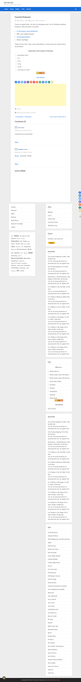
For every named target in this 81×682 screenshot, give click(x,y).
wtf (17, 270)
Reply (16, 142)
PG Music (51, 639)
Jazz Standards (52, 596)
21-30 (19, 67)
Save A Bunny (52, 653)
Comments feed (53, 222)
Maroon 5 (13, 249)
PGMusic (26, 253)
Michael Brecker (22, 249)
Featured (13, 210)
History (13, 243)
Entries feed (51, 219)
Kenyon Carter (52, 616)
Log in (50, 215)
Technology (15, 268)
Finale (25, 241)
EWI (21, 241)
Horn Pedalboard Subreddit (56, 589)
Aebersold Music (53, 536)
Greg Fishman (52, 582)
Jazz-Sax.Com (8, 2)
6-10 (19, 61)
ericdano (32, 20)
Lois (19, 127)
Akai (12, 236)
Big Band (13, 238)
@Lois (17, 156)
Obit (12, 253)
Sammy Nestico (52, 649)
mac (22, 246)
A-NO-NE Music (53, 532)
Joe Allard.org (52, 613)
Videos (13, 227)
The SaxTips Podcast (23, 37)
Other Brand (53, 398)
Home (12, 9)
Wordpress (13, 270)
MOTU (50, 633)
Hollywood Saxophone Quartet (57, 586)
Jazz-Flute (51, 602)
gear (28, 241)
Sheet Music (15, 220)
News (12, 213)
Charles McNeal (53, 559)
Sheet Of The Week (17, 224)
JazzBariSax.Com (53, 609)
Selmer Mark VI (54, 371)
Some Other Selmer (55, 381)
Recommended (17, 258)
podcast (33, 112)
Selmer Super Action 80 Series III (60, 378)
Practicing (14, 255)
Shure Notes (51, 663)
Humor (18, 244)
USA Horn (51, 673)
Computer (23, 238)
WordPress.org (52, 225)
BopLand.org (52, 546)
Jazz (13, 246)
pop (30, 252)
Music (29, 112)
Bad (21, 236)
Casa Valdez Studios (54, 556)
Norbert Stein (52, 636)
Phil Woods (51, 643)
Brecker (18, 238)
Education (15, 241)
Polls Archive (52, 408)
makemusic (27, 246)
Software (13, 265)
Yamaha (52, 388)
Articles (28, 9)
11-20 (19, 64)
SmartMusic (24, 263)
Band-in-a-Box (26, 236)
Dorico (50, 566)
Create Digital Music (54, 562)
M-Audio (50, 619)
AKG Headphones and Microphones (59, 539)
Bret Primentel (52, 552)
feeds (18, 112)
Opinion (17, 253)
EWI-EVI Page (52, 579)
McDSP (50, 623)
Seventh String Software (55, 659)
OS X (21, 253)
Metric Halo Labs (53, 626)
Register (50, 212)
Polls (23, 9)
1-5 (19, 58)
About (6, 9)
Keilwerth (52, 395)
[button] (16, 82)
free (21, 112)
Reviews (13, 217)
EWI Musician (52, 572)
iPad (22, 244)
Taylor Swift (20, 265)
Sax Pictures (51, 656)
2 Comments (41, 20)
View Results (40, 77)
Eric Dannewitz (52, 569)
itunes (25, 112)
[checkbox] (4, 677)
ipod (25, 243)
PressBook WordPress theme (52, 680)
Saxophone (14, 261)
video (27, 268)
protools (19, 255)
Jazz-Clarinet (52, 599)
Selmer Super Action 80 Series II (59, 375)
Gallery (17, 9)
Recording (27, 258)
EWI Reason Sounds (54, 576)
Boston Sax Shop (53, 549)
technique (27, 265)
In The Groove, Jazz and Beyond (27, 31)
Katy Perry (18, 246)
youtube (22, 270)
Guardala (52, 384)
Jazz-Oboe (51, 606)
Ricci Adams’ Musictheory (56, 646)
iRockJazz (51, 592)
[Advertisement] (40, 95)
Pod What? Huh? (23, 55)
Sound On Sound (53, 666)
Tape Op (50, 669)
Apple (16, 236)
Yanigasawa (53, 391)
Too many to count (24, 70)
